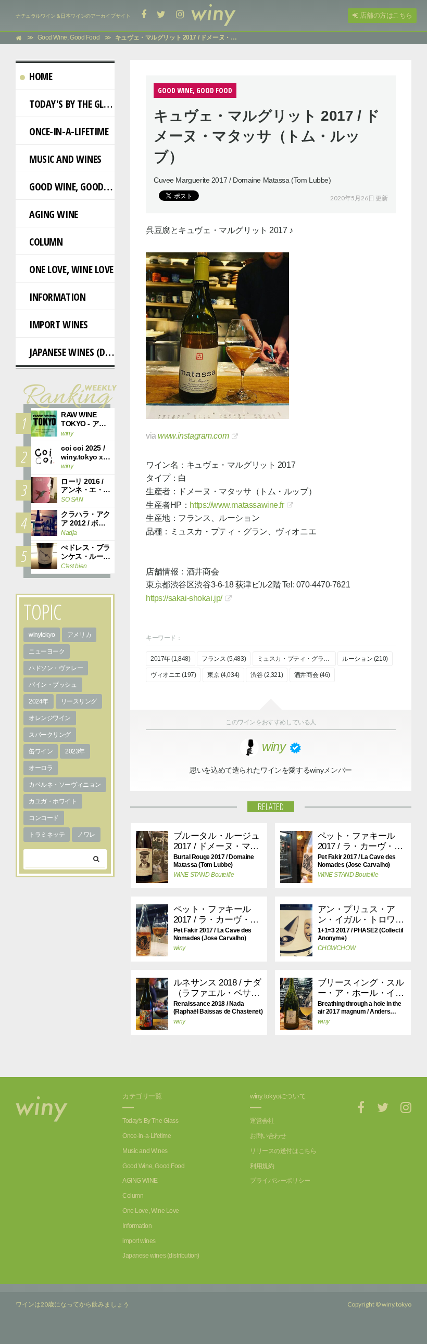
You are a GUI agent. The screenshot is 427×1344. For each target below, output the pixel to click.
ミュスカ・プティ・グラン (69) (296, 658)
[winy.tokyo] (213, 15)
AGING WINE (53, 214)
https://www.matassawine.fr (237, 505)
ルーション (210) (364, 658)
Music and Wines (65, 159)
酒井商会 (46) (312, 675)
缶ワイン (41, 751)
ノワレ (86, 834)
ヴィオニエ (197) (173, 675)
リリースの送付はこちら (283, 1151)
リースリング (79, 701)
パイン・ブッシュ (53, 684)
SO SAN (72, 499)
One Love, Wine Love (71, 269)
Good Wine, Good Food (72, 187)
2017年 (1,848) (170, 658)
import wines (58, 324)
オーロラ (41, 768)
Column (45, 242)
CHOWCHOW (337, 948)
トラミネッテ (47, 834)
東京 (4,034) (223, 675)
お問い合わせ (268, 1136)
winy (179, 948)
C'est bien (74, 566)
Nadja (69, 532)
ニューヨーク (47, 651)
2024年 (38, 701)
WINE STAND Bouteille (196, 874)
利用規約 (262, 1166)
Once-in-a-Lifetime (68, 131)
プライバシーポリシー (280, 1180)
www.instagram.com (193, 435)
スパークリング (50, 734)
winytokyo (42, 634)
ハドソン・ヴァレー (56, 668)
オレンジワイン (50, 718)
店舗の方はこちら (385, 15)
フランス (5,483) (224, 658)
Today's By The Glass (72, 104)
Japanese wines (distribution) (72, 352)
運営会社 (262, 1120)
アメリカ (79, 634)
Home (40, 76)
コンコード (44, 818)
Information (57, 297)
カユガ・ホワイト (53, 801)
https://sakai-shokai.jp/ (184, 598)
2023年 (75, 751)
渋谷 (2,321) (266, 675)
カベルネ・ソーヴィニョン (65, 784)
